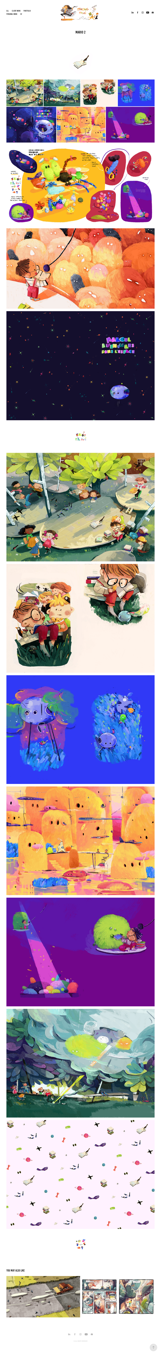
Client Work (16, 11)
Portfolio (27, 11)
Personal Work (11, 14)
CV (21, 14)
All (7, 11)
